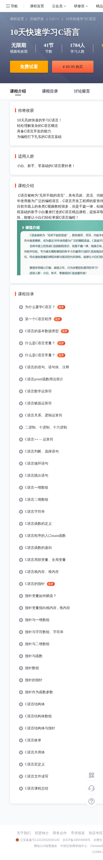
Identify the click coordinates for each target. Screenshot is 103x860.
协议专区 (96, 833)
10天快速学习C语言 (81, 19)
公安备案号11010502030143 (40, 840)
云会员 (57, 6)
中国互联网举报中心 (73, 846)
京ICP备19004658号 (76, 840)
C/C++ (54, 19)
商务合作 (60, 833)
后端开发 (37, 19)
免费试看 (29, 66)
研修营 (79, 6)
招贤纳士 (42, 833)
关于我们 (24, 833)
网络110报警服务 (45, 846)
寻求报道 (78, 833)
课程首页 (37, 6)
